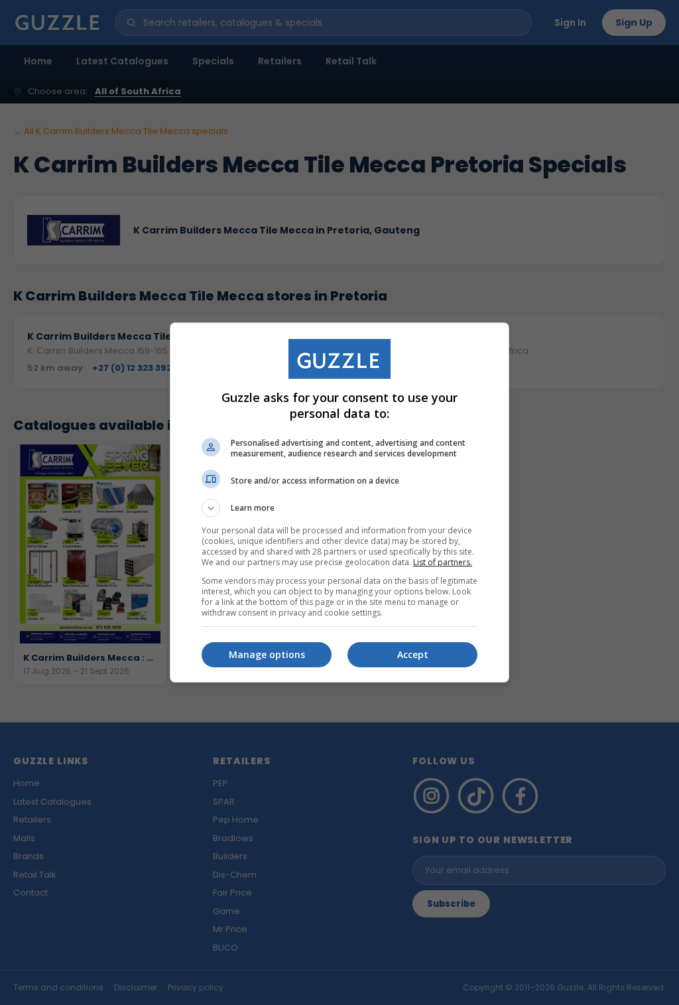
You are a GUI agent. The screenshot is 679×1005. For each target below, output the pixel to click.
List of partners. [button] (442, 562)
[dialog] (339, 502)
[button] (339, 508)
